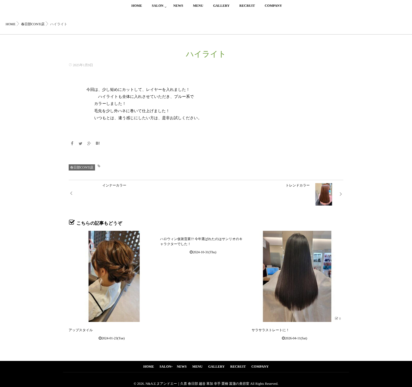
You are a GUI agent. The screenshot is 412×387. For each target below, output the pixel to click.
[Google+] (89, 144)
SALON (157, 6)
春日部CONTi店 (82, 167)
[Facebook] (72, 144)
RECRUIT (247, 6)
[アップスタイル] (114, 276)
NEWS (178, 6)
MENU (198, 6)
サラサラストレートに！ (271, 330)
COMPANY (273, 6)
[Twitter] (80, 144)
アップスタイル (81, 330)
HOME (136, 6)
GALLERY (221, 6)
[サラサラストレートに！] (297, 276)
